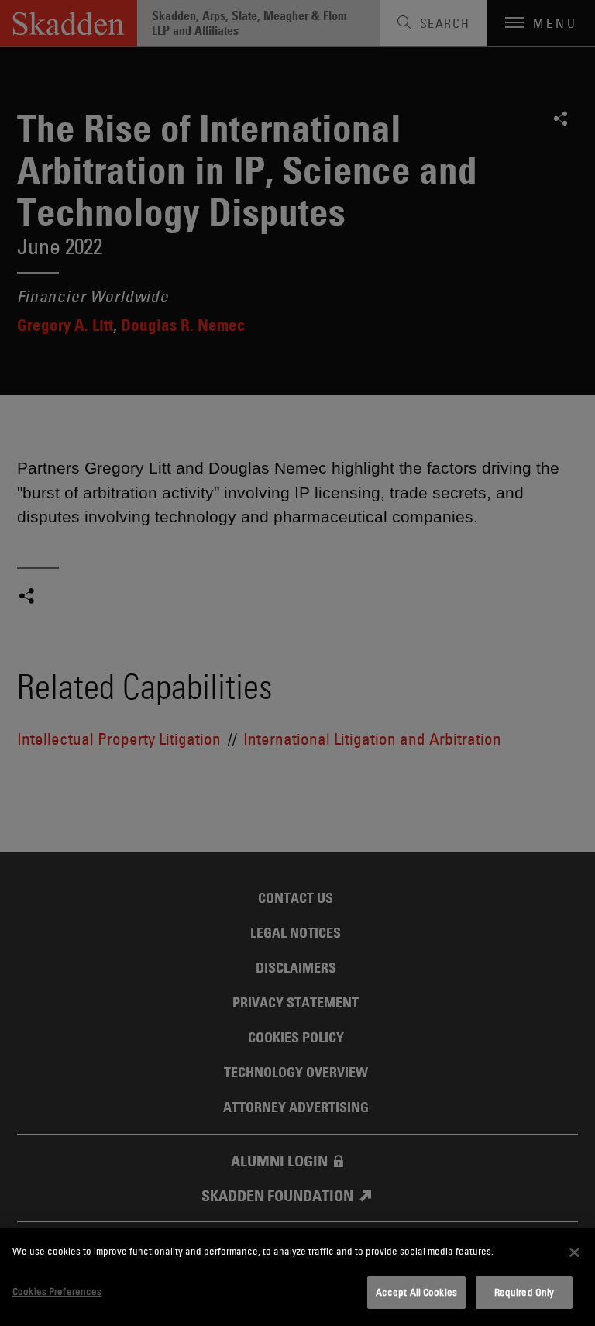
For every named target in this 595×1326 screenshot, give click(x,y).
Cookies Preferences (56, 1291)
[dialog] (297, 1277)
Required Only (524, 1292)
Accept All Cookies (416, 1292)
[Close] (574, 1252)
